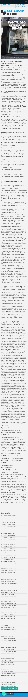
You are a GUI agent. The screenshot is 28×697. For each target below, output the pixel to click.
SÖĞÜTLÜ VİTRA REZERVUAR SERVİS (8, 574)
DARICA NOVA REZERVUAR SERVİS (8, 675)
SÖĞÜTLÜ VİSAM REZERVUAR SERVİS (8, 605)
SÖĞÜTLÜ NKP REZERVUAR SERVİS (8, 581)
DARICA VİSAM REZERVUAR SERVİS (8, 653)
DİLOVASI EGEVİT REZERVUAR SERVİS (8, 515)
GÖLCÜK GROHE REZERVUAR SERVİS (8, 555)
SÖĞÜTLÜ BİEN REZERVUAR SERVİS (8, 594)
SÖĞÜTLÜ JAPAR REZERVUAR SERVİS (8, 596)
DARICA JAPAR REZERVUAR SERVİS (8, 667)
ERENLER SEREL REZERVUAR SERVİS (8, 642)
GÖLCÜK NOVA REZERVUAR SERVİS (8, 548)
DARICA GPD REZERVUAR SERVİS (7, 662)
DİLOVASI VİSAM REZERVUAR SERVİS (8, 526)
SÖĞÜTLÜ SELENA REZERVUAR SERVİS (8, 601)
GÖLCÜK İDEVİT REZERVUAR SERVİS (8, 533)
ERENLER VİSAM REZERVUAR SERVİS (8, 607)
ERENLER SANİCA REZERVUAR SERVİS (8, 651)
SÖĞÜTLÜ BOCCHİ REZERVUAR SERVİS (8, 577)
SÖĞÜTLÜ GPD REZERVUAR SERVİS (8, 599)
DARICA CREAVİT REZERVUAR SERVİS (8, 677)
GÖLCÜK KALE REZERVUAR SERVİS (8, 566)
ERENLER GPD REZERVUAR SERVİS (8, 614)
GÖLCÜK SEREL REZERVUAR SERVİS (8, 561)
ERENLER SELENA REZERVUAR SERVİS (8, 610)
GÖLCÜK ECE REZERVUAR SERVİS (7, 542)
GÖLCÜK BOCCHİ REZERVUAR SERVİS (8, 563)
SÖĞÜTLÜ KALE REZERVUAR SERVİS (8, 572)
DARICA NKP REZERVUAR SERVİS (7, 656)
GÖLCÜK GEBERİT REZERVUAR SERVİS (8, 557)
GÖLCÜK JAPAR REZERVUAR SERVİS (8, 537)
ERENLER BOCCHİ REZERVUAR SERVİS (8, 647)
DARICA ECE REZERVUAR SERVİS (7, 671)
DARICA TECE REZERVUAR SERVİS (7, 660)
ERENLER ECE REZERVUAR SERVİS (7, 623)
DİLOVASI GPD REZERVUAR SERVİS (8, 517)
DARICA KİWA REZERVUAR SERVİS (7, 658)
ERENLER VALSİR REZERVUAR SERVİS (8, 612)
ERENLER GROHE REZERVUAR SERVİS (8, 640)
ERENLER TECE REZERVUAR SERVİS (8, 620)
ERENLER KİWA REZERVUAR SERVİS (8, 631)
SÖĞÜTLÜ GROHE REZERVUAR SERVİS (8, 585)
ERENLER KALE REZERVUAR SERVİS (8, 649)
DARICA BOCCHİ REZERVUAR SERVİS (8, 673)
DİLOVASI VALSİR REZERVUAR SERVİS (8, 524)
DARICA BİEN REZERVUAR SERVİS (7, 669)
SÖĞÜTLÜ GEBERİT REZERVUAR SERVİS (9, 583)
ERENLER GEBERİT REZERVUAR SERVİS (8, 625)
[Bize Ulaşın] (4, 694)
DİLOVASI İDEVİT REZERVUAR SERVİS (8, 520)
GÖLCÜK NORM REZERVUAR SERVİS (8, 546)
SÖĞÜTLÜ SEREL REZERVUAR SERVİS (8, 579)
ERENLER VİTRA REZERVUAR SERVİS (8, 645)
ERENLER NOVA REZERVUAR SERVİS (8, 634)
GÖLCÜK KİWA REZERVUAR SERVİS (8, 544)
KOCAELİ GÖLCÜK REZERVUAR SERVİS (8, 568)
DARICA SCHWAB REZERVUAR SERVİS (8, 682)
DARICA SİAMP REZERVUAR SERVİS (8, 680)
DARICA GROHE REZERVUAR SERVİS (8, 684)
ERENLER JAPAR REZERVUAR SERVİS (8, 616)
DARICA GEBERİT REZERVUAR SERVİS (8, 686)
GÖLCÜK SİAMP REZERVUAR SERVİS (8, 553)
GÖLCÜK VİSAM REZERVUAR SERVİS (8, 528)
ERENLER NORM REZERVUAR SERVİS (8, 629)
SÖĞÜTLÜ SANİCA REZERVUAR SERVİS (8, 570)
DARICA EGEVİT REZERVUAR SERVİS (8, 664)
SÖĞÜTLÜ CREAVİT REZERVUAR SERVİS (9, 590)
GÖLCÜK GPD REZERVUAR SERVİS (8, 535)
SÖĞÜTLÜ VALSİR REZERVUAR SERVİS (8, 603)
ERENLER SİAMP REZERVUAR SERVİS (8, 627)
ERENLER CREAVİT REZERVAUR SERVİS (8, 636)
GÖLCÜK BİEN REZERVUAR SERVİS (8, 539)
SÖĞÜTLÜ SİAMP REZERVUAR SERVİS (8, 588)
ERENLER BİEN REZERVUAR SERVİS (8, 618)
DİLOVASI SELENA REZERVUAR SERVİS (8, 522)
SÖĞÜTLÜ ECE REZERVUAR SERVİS (8, 592)
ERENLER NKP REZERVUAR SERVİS (8, 638)
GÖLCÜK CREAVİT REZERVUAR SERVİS (8, 550)
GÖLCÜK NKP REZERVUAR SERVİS (8, 559)
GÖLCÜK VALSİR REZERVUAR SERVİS (8, 531)
